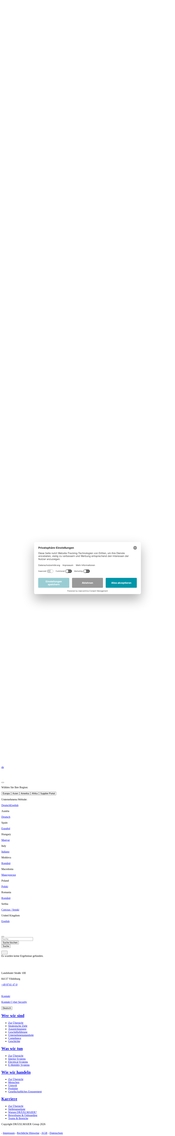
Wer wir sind (12, 1015)
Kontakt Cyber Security (14, 1002)
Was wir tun (12, 1048)
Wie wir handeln (16, 1072)
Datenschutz (56, 1133)
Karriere (9, 1099)
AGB (44, 1133)
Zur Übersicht (15, 1022)
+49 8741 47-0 (9, 984)
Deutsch (7, 1008)
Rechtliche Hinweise (28, 1133)
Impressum (9, 1133)
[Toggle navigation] (4, 952)
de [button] (2, 767)
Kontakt (5, 996)
